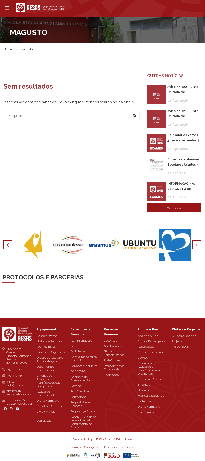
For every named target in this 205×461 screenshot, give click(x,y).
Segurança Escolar (83, 411)
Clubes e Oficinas (184, 336)
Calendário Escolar (150, 352)
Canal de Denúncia (50, 406)
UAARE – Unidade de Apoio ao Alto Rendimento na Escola (83, 422)
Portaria (76, 386)
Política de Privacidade (119, 447)
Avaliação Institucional (45, 393)
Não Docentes (113, 346)
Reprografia (78, 397)
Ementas (144, 384)
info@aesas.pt (17, 385)
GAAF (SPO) (78, 371)
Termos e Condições (84, 447)
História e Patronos (49, 341)
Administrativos (81, 340)
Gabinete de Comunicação (80, 378)
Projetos (177, 341)
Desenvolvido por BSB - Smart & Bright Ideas (102, 439)
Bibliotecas (78, 351)
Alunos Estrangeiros (152, 341)
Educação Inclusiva (84, 366)
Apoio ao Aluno (148, 336)
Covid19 (143, 357)
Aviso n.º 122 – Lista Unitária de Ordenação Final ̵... (183, 92)
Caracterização (47, 336)
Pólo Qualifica (80, 391)
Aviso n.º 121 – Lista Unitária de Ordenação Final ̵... (183, 116)
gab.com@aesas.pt (19, 403)
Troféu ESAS (180, 346)
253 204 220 (16, 369)
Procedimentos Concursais (114, 367)
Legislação (44, 420)
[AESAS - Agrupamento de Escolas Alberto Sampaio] (40, 8)
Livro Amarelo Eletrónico (46, 413)
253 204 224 (16, 376)
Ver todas (174, 207)
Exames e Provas (149, 379)
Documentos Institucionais (46, 368)
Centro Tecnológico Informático (84, 358)
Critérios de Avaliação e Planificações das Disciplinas (48, 381)
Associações (146, 346)
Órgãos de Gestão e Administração (50, 359)
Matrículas (145, 401)
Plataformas (112, 360)
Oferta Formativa (48, 400)
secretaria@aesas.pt (20, 394)
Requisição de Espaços (80, 404)
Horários (143, 390)
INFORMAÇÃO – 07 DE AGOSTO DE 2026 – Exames (182, 189)
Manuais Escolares (151, 395)
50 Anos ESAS (46, 346)
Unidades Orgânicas (51, 352)
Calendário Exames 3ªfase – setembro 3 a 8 (184, 140)
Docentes (110, 340)
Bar (73, 346)
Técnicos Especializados (114, 353)
